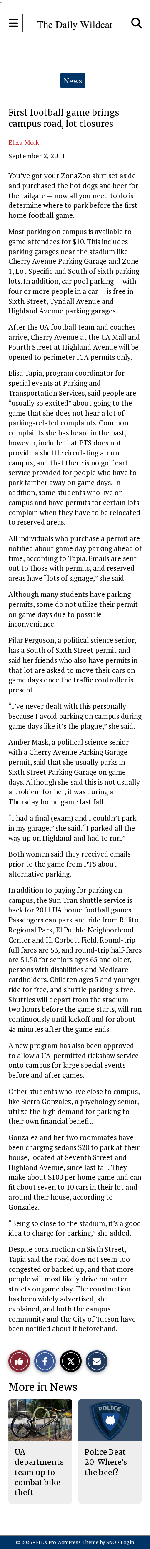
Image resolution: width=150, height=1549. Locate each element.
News (73, 81)
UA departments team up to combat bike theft (39, 1472)
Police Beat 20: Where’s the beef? (106, 1462)
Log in (127, 1542)
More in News (43, 1387)
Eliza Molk (23, 142)
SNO (111, 1542)
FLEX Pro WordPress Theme (67, 1542)
